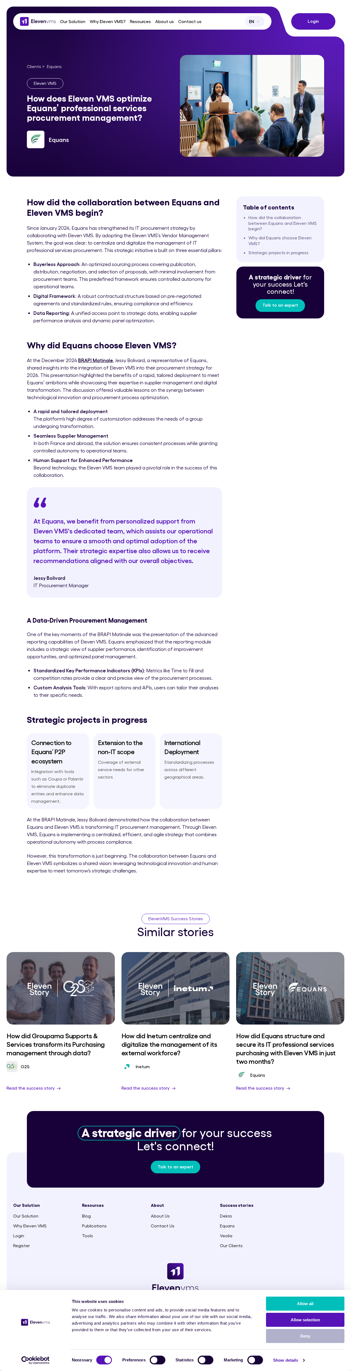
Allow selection (305, 1319)
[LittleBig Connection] (38, 21)
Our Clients (231, 1245)
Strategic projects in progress (278, 252)
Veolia (226, 1235)
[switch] (157, 1360)
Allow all (305, 1303)
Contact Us (162, 1225)
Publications (94, 1225)
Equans (227, 1225)
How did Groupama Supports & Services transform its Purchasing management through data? (56, 1043)
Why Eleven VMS (30, 1225)
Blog (86, 1215)
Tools (87, 1235)
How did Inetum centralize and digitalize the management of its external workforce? (169, 1043)
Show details (285, 1360)
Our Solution (25, 1215)
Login (18, 1235)
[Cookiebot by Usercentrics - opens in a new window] (36, 1360)
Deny (305, 1336)
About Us (160, 1215)
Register (21, 1245)
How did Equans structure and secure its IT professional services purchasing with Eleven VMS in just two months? (286, 1048)
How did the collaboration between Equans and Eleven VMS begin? (282, 223)
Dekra (226, 1215)
